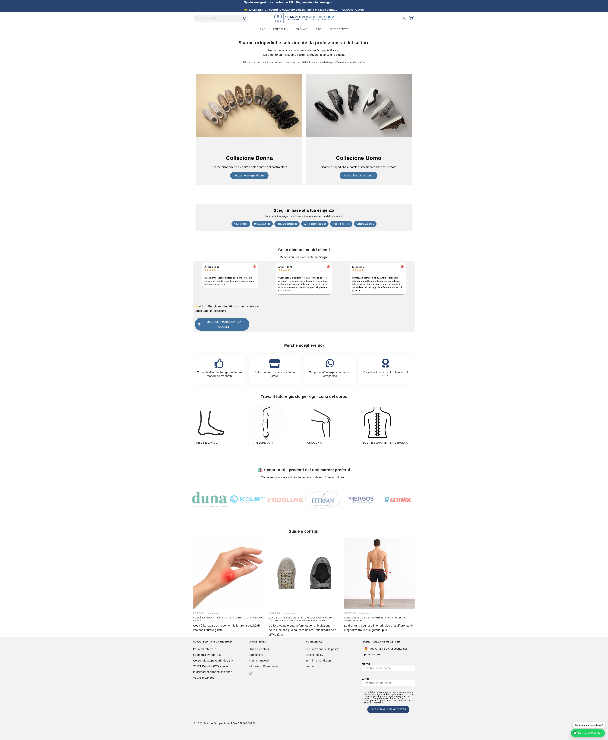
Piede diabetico (341, 224)
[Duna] (209, 499)
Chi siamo (301, 29)
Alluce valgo (241, 224)
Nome (366, 663)
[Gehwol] (398, 500)
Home (262, 29)
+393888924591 (204, 677)
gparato (216, 613)
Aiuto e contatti (259, 649)
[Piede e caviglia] (211, 423)
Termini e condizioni (319, 660)
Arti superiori (262, 442)
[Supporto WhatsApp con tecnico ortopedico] (330, 363)
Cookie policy (314, 654)
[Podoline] (285, 500)
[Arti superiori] (267, 423)
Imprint (310, 666)
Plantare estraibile (287, 224)
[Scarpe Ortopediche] (304, 18)
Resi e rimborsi (259, 660)
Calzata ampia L (365, 224)
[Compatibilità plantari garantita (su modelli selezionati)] (219, 363)
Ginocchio (314, 442)
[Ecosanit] (247, 499)
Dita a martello (262, 224)
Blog (318, 29)
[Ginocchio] (322, 423)
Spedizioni (256, 654)
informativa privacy (386, 692)
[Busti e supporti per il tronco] (377, 423)
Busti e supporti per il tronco (385, 442)
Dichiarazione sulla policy (322, 649)
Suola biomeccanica (315, 224)
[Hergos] (360, 500)
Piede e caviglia (207, 442)
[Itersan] (322, 500)
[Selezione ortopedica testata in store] (274, 363)
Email (366, 678)
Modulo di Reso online (264, 666)
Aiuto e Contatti (339, 29)
